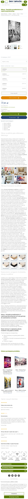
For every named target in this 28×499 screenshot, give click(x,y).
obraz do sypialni (7, 125)
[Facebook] (9, 475)
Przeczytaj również (7, 471)
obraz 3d (6, 128)
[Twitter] (12, 475)
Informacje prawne (7, 467)
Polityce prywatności (11, 488)
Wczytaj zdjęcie (12, 117)
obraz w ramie (7, 127)
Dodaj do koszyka (13, 114)
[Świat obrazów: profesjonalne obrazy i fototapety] (14, 2)
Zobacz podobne (13, 97)
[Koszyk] (25, 2)
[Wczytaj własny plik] (25, 5)
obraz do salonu (7, 124)
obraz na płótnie (7, 123)
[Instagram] (15, 475)
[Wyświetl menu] (2, 2)
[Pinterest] (19, 475)
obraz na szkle (7, 129)
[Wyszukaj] (23, 5)
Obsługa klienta (6, 464)
